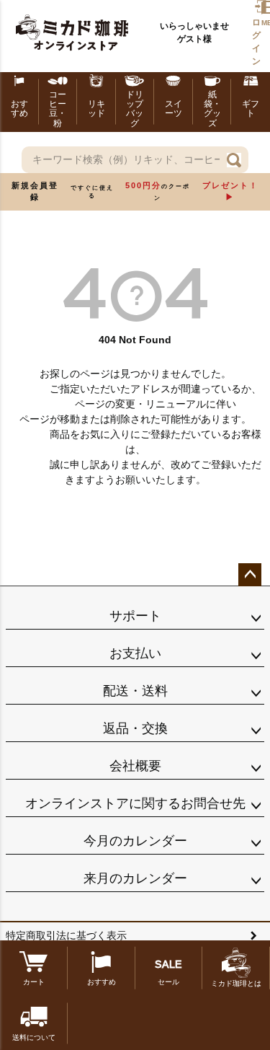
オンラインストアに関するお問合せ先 (135, 803)
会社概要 (135, 766)
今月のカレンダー (135, 841)
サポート (135, 616)
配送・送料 (135, 691)
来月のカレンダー (135, 878)
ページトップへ (249, 574)
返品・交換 (135, 728)
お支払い (135, 653)
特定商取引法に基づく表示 (66, 935)
